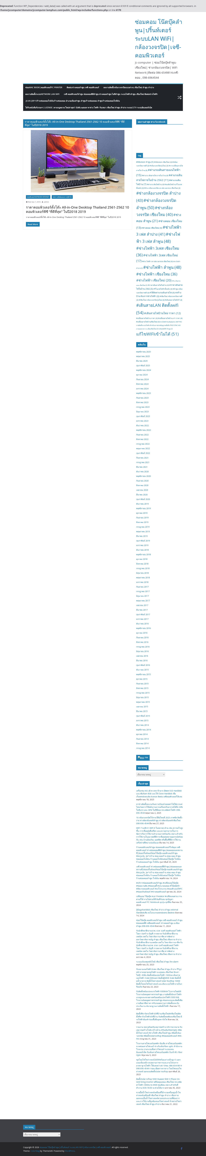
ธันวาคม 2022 (142, 425)
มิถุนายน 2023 (142, 411)
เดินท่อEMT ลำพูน (166, 329)
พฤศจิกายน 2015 (143, 674)
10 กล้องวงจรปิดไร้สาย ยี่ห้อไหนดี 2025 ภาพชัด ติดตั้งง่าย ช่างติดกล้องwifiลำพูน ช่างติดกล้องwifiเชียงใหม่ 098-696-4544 (159, 820)
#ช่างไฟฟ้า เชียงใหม (156, 274)
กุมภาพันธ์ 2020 (143, 499)
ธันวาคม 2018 (142, 550)
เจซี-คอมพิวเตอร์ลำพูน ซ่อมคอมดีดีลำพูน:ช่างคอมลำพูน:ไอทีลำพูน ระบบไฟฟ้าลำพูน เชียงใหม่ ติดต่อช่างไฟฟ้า (111, 94)
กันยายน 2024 (142, 379)
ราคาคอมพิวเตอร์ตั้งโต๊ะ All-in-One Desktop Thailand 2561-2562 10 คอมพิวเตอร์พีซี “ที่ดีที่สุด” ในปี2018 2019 (77, 209)
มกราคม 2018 (142, 582)
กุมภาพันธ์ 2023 (143, 416)
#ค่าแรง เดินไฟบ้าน (155, 184)
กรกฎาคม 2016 (143, 646)
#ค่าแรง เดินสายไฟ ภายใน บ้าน (155, 175)
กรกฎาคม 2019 (143, 526)
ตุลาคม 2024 (141, 374)
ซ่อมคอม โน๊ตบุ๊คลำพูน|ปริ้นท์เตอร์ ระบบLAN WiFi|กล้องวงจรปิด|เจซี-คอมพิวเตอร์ (158, 38)
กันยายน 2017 (142, 586)
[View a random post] (179, 97)
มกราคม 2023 (142, 420)
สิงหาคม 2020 (142, 485)
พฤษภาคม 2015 (143, 702)
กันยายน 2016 (142, 637)
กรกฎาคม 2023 (143, 407)
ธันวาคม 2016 (142, 623)
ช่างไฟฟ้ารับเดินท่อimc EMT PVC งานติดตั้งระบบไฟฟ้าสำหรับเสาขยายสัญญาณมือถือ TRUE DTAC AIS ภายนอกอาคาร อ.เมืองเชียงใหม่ (159, 325)
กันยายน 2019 (142, 517)
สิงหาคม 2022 (142, 439)
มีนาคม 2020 (142, 494)
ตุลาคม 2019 (141, 513)
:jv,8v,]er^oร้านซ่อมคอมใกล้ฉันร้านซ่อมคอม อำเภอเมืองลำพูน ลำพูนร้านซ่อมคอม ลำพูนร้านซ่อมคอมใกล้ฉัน (72, 100)
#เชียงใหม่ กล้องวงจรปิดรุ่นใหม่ (151, 300)
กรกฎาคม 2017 (143, 591)
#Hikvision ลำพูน (145, 162)
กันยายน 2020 (142, 480)
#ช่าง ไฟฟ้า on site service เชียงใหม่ (157, 261)
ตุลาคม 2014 (141, 734)
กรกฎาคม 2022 (143, 444)
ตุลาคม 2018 (141, 559)
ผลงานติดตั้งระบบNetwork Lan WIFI (42, 94)
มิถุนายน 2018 (142, 573)
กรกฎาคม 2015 (143, 692)
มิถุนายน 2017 (142, 596)
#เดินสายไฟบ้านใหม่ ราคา (162, 313)
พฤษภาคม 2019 (143, 531)
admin (46, 202)
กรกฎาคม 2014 (143, 748)
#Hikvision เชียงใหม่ (163, 162)
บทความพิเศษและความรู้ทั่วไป (62, 197)
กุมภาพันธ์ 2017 (143, 614)
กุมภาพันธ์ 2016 (143, 665)
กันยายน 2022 (142, 434)
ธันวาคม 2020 (142, 471)
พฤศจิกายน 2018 (143, 554)
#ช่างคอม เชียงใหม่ (151, 227)
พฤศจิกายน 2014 (143, 729)
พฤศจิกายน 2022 (143, 430)
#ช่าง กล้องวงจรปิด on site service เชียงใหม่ (162, 188)
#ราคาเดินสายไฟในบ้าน (158, 285)
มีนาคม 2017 (142, 609)
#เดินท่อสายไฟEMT (173, 300)
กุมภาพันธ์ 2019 (143, 540)
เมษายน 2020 (142, 490)
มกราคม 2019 (142, 545)
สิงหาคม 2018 (142, 563)
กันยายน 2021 (142, 457)
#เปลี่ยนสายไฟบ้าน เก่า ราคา (170, 318)
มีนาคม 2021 (142, 467)
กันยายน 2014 (142, 739)
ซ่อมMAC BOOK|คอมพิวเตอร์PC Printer (43, 87)
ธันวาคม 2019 (142, 503)
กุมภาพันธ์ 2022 (143, 453)
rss (146, 757)
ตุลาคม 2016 (141, 632)
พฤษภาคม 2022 (143, 448)
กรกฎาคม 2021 (143, 462)
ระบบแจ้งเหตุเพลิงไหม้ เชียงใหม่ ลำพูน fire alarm (157, 961)
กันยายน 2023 (142, 397)
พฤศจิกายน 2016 (143, 628)
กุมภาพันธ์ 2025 (143, 365)
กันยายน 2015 (142, 683)
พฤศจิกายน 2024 (143, 370)
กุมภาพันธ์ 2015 (143, 715)
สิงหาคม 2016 (142, 642)
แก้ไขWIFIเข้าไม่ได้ (157, 334)
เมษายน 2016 (142, 656)
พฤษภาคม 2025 (143, 356)
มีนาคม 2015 (142, 711)
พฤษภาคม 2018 (143, 577)
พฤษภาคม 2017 (143, 600)
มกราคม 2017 (142, 619)
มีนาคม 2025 (142, 361)
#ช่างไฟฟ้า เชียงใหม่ (153, 280)
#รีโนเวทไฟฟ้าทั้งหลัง (162, 289)
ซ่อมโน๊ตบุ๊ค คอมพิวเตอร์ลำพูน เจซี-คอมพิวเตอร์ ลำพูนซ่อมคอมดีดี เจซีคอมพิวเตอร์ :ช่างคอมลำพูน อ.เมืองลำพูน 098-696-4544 (159, 923)
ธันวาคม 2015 (142, 669)
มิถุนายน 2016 (142, 651)
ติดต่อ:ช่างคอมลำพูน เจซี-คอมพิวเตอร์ (83, 87)
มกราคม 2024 (142, 388)
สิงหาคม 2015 (142, 688)
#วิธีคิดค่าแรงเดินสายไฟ (162, 292)
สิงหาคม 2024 (142, 384)
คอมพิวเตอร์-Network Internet (38, 197)
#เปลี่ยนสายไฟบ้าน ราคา (147, 318)
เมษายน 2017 (142, 605)
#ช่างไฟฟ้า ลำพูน (162, 267)
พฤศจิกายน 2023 (143, 393)
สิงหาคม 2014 (142, 743)
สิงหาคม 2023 (142, 402)
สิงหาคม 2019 (142, 522)
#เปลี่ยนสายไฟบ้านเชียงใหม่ (148, 322)
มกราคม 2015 (142, 720)
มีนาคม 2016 (142, 660)
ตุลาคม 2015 (141, 679)
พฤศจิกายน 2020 (143, 476)
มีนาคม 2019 (142, 536)
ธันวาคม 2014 (142, 725)
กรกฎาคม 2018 (143, 568)
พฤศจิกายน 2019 (143, 508)
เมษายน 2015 (142, 706)
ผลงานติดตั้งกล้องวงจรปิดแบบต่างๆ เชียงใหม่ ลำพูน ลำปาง (129, 87)
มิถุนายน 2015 (142, 697)
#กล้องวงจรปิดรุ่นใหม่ (159, 166)
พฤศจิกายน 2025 (143, 351)
